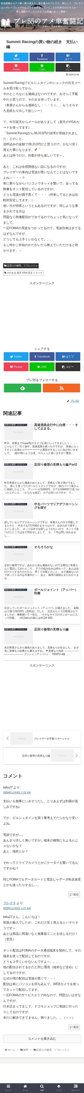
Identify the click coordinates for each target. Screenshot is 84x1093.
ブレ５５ (9, 903)
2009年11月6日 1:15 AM (17, 792)
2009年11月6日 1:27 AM (17, 908)
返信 (75, 894)
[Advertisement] (42, 313)
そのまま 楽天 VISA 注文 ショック (24, 272)
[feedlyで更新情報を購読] (22, 388)
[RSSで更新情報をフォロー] (61, 388)
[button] (76, 618)
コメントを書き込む (42, 1038)
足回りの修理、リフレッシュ (22, 265)
